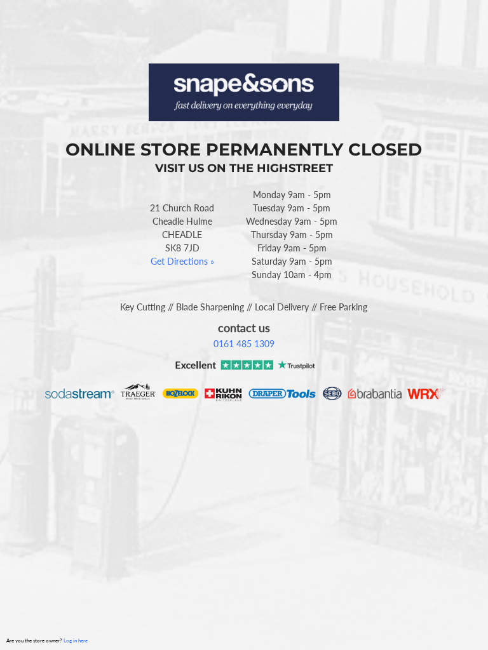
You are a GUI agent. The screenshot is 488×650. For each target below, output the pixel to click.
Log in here (76, 640)
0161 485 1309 (244, 343)
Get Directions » (182, 261)
